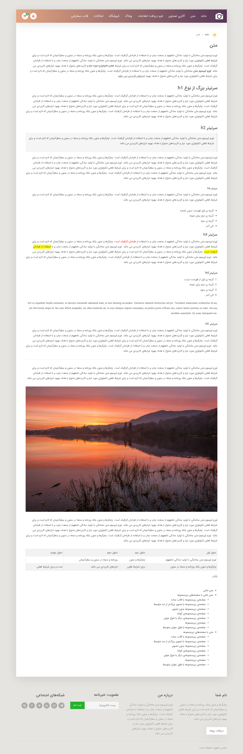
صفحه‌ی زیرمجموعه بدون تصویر (189, 609)
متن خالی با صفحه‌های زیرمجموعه (195, 595)
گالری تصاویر (177, 16)
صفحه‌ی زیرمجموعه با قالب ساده (188, 600)
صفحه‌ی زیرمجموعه (195, 623)
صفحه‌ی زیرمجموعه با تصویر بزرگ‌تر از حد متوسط (180, 604)
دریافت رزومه (217, 731)
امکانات (98, 16)
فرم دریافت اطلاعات (150, 16)
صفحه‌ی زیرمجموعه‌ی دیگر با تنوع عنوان (185, 618)
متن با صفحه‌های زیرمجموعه (198, 632)
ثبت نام (77, 705)
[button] (25, 16)
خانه (204, 16)
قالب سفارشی (79, 16)
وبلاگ (128, 16)
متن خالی (208, 591)
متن (192, 16)
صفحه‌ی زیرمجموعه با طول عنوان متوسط (184, 627)
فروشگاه (114, 16)
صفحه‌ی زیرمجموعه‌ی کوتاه (191, 614)
